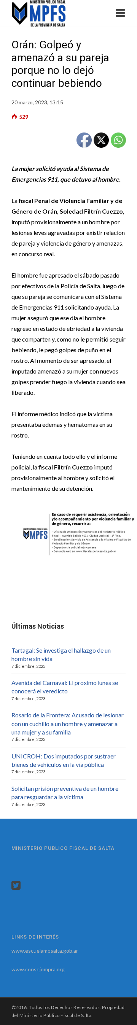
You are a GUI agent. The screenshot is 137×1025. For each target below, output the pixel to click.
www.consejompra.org (38, 969)
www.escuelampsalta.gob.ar (44, 950)
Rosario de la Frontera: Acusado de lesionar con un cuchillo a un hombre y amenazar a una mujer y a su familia (67, 723)
